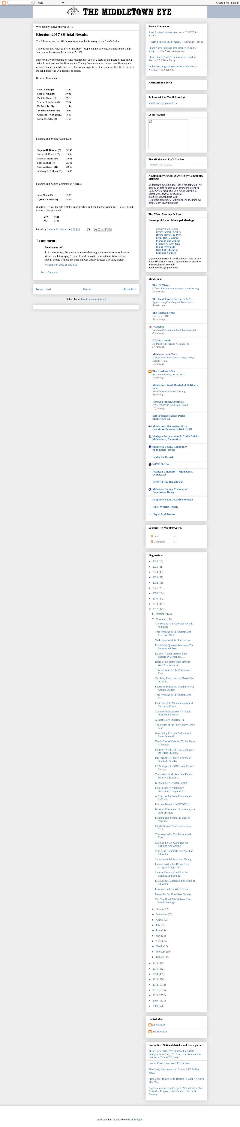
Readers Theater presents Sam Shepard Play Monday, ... (171, 655)
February (161, 951)
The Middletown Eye (156, 165)
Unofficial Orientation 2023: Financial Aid (174, 329)
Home (87, 289)
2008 (156, 1006)
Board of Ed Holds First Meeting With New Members (172, 663)
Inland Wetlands (165, 247)
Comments (159, 541)
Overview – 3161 (161, 316)
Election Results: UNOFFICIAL (172, 804)
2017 (156, 609)
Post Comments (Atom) (93, 299)
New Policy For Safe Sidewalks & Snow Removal (173, 735)
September (162, 914)
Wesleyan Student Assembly (168, 401)
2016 (156, 963)
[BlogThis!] (99, 229)
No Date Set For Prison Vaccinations (170, 343)
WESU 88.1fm (160, 464)
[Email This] (95, 229)
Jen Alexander (159, 1031)
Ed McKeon (158, 1024)
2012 (156, 984)
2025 (156, 566)
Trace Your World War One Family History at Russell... (174, 776)
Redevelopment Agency (168, 232)
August (160, 919)
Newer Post (43, 289)
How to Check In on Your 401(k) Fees (168, 1063)
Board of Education (167, 250)
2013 (156, 979)
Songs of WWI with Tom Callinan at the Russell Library (174, 751)
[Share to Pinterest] (110, 229)
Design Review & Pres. (169, 235)
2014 (156, 974)
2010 (156, 995)
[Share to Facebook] (106, 229)
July (158, 925)
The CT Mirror (161, 285)
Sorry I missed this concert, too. (165, 32)
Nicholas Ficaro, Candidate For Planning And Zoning (171, 844)
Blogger (138, 1119)
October (160, 909)
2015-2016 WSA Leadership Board (170, 405)
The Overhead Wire (163, 371)
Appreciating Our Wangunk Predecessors (173, 302)
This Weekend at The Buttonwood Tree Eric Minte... (173, 633)
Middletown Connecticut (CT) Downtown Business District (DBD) (172, 428)
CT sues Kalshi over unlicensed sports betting (175, 288)
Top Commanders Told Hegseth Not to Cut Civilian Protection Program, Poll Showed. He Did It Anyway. (175, 1091)
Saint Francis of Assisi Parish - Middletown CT (169, 417)
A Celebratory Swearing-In (169, 719)
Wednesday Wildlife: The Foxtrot (172, 640)
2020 (156, 593)
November (162, 619)
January (160, 957)
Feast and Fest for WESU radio (171, 889)
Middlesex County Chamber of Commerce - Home (170, 491)
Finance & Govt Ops (168, 244)
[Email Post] (88, 229)
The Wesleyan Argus (163, 312)
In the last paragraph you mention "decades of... (174, 66)
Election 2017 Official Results (171, 782)
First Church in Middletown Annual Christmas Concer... (174, 705)
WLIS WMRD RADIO (165, 507)
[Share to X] (102, 229)
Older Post (129, 289)
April (159, 941)
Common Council (166, 253)
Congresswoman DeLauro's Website (172, 499)
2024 (156, 572)
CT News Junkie (161, 340)
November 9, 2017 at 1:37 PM (60, 264)
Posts (156, 536)
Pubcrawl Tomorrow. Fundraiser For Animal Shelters (174, 688)
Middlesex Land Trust (164, 354)
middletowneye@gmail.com (163, 103)
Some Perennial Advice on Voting (173, 859)
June (158, 930)
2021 (156, 588)
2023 (156, 577)
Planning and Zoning (168, 241)
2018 (156, 604)
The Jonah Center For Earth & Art (172, 299)
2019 (156, 598)
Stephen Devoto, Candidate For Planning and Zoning (171, 874)
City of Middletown (163, 514)
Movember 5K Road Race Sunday (173, 894)
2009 (156, 1000)
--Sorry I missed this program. (164, 41)
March (159, 946)
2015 (156, 968)
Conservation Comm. (167, 229)
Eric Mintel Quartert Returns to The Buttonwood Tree (174, 647)
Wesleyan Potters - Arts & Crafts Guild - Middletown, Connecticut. (175, 438)
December (161, 613)
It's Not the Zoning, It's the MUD (168, 374)
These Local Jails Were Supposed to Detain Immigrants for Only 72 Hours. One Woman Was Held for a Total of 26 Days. (174, 1054)
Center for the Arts (163, 457)
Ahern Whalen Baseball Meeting (169, 391)
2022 (156, 582)
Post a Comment (49, 272)
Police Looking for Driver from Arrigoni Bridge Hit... (172, 866)
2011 (156, 990)
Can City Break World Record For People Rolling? (173, 901)
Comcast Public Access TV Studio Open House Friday (173, 713)
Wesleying (158, 326)
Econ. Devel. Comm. (167, 238)
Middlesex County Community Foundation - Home (170, 448)
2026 (156, 561)
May (158, 935)
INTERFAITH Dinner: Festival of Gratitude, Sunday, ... (173, 760)
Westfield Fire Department (167, 482)
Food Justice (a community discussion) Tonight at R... (170, 790)
